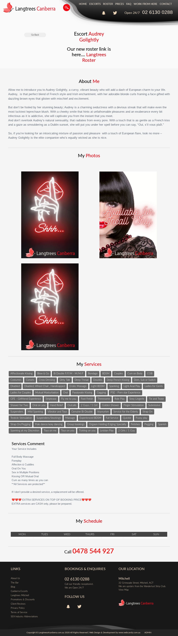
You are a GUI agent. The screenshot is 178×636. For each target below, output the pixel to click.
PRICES (119, 4)
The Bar (15, 583)
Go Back (35, 35)
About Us (15, 578)
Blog (13, 587)
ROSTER (108, 4)
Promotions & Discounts (23, 599)
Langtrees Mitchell (20, 595)
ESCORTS (95, 4)
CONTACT (166, 4)
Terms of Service (19, 612)
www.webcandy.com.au (129, 633)
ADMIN (147, 633)
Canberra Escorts (19, 591)
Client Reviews (18, 604)
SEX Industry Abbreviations (24, 616)
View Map (124, 590)
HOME (83, 4)
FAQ (128, 4)
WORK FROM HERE (145, 4)
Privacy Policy (18, 608)
